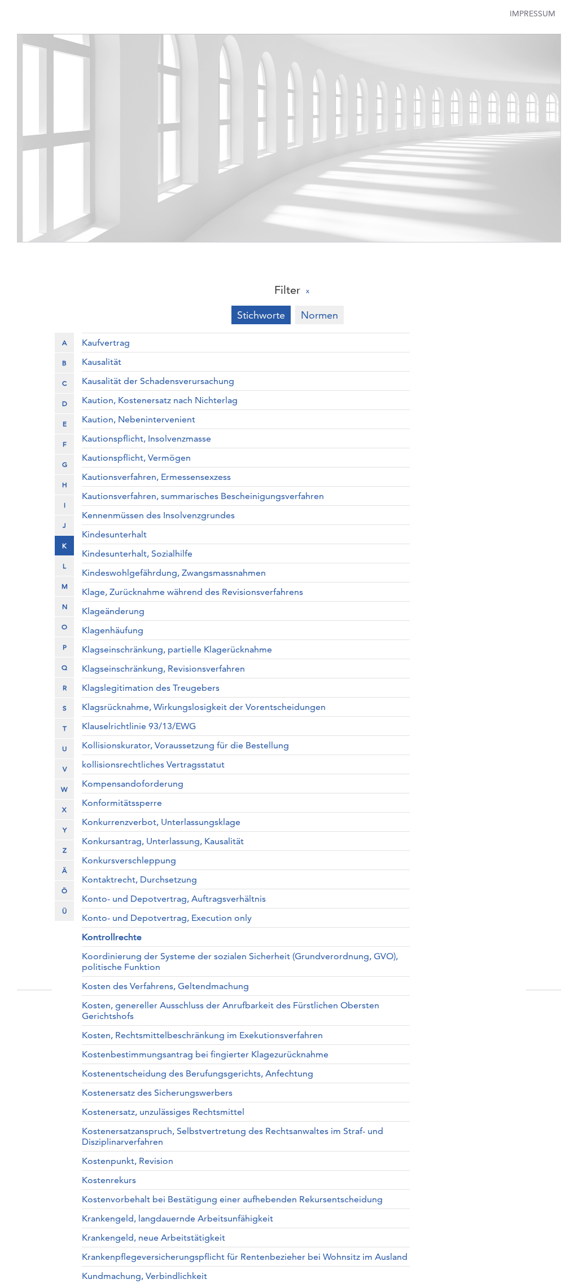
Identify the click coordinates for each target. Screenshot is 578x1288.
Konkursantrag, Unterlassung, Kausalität (163, 841)
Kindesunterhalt (114, 534)
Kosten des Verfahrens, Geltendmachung (165, 986)
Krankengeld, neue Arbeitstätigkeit (153, 1237)
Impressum (532, 13)
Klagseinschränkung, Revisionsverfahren (163, 668)
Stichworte (261, 314)
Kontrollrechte (112, 937)
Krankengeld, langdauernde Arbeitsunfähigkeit (177, 1218)
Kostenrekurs (109, 1180)
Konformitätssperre (122, 802)
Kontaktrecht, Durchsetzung (139, 879)
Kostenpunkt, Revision (127, 1160)
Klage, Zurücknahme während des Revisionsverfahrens (192, 591)
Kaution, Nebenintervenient (138, 419)
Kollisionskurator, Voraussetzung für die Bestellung (185, 745)
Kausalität (101, 361)
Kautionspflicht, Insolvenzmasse (146, 438)
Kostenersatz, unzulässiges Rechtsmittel (163, 1111)
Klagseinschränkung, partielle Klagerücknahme (177, 649)
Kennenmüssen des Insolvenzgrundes (158, 515)
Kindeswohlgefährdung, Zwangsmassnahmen (174, 572)
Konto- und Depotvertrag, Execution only (167, 917)
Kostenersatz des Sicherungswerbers (157, 1092)
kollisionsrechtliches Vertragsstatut (153, 764)
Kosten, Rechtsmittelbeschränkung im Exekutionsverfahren (202, 1035)
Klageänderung (113, 611)
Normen (319, 314)
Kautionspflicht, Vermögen (136, 457)
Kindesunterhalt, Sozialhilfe (137, 553)
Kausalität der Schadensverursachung (158, 381)
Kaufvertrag (106, 342)
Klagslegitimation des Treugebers (151, 687)
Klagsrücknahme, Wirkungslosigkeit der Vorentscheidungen (204, 707)
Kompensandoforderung (132, 783)
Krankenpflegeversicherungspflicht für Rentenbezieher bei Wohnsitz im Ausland (245, 1256)
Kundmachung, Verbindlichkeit (144, 1276)
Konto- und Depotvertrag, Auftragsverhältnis (174, 898)
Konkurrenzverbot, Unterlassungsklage (161, 822)
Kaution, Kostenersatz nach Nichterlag (160, 400)
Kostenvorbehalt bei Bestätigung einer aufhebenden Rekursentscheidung (232, 1199)
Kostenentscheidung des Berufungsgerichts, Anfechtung (197, 1073)
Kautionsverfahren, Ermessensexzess (156, 476)
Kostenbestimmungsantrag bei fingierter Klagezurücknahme (205, 1054)
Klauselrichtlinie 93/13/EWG (139, 726)
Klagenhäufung (112, 630)
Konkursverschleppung (129, 860)
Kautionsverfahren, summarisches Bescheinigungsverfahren (203, 496)
